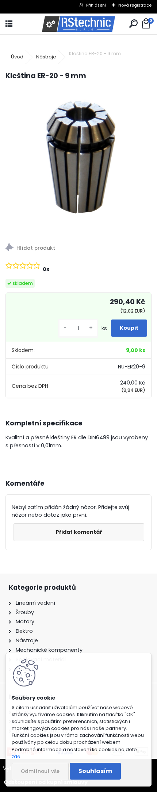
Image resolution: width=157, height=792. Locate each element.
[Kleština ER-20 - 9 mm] (78, 160)
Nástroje (46, 56)
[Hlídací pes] (78, 248)
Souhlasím (95, 771)
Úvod (17, 56)
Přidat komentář (79, 532)
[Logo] (78, 24)
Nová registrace (135, 5)
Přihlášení (96, 5)
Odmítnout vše (40, 771)
